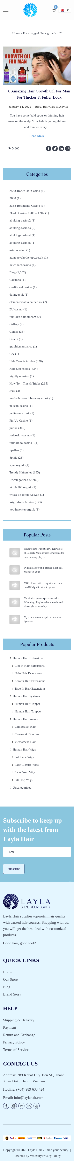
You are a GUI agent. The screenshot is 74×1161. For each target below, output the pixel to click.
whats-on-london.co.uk (24, 494)
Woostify (36, 1156)
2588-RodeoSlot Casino (24, 190)
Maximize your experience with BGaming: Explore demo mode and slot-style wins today (43, 602)
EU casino (16, 309)
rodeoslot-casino (20, 435)
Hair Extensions (19, 368)
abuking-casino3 (20, 228)
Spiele (13, 457)
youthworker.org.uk (22, 509)
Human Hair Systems (26, 696)
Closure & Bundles (27, 734)
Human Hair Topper (27, 703)
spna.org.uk (17, 465)
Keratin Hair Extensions (30, 681)
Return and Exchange (19, 1035)
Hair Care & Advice (55, 106)
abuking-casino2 (20, 220)
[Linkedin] (61, 148)
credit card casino (20, 287)
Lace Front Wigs (25, 772)
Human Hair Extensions (28, 658)
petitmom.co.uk (19, 413)
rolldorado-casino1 (21, 442)
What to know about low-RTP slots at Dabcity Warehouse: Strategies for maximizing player (44, 552)
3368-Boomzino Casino (24, 205)
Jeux (12, 391)
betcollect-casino (20, 265)
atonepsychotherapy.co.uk (26, 257)
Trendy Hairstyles (20, 472)
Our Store (10, 979)
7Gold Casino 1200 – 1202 (26, 213)
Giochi (13, 339)
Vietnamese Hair (25, 742)
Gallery (14, 324)
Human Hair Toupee (28, 711)
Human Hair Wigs (24, 749)
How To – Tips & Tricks (24, 383)
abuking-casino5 (20, 242)
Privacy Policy (14, 1042)
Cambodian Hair (25, 726)
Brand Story (12, 994)
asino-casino (17, 250)
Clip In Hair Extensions (30, 665)
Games (13, 331)
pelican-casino (18, 405)
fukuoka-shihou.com (22, 316)
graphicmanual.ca (20, 346)
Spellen (14, 450)
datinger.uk (16, 294)
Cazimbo (15, 279)
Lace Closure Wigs (27, 764)
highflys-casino (19, 376)
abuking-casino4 (20, 235)
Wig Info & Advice (21, 502)
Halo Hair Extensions (28, 673)
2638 (12, 198)
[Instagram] (68, 148)
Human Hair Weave (25, 719)
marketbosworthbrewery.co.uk (29, 398)
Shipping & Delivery (18, 1020)
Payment (9, 1027)
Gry (11, 354)
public (13, 428)
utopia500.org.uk (20, 487)
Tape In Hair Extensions (30, 688)
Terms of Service (16, 1050)
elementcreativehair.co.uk (25, 302)
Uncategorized (18, 479)
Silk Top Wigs (23, 780)
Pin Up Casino (18, 420)
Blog (38, 106)
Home (16, 33)
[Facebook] (48, 148)
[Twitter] (55, 148)
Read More (37, 136)
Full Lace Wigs (24, 757)
